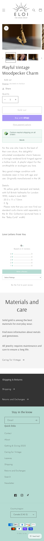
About (7, 439)
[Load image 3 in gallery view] (33, 57)
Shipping (5, 84)
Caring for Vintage (11, 359)
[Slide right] (41, 58)
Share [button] (8, 88)
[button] (3, 10)
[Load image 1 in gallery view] (11, 57)
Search (8, 476)
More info (22, 139)
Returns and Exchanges (13, 399)
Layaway (8, 458)
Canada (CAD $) (21, 514)
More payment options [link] (22, 124)
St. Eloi (25, 533)
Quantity (5, 94)
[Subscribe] (36, 420)
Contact (8, 433)
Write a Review (21, 272)
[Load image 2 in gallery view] (22, 57)
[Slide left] (2, 58)
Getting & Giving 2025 (15, 445)
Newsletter (9, 483)
